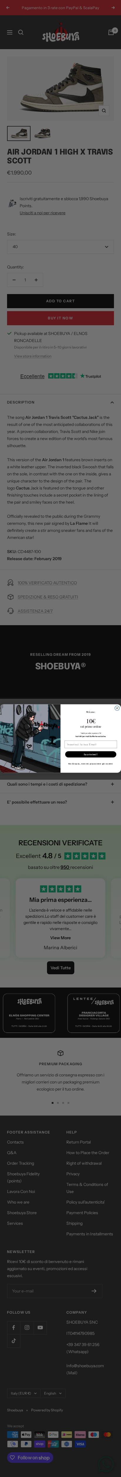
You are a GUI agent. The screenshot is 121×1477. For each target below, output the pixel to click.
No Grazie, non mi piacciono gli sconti (90, 764)
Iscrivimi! (91, 754)
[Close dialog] (117, 708)
